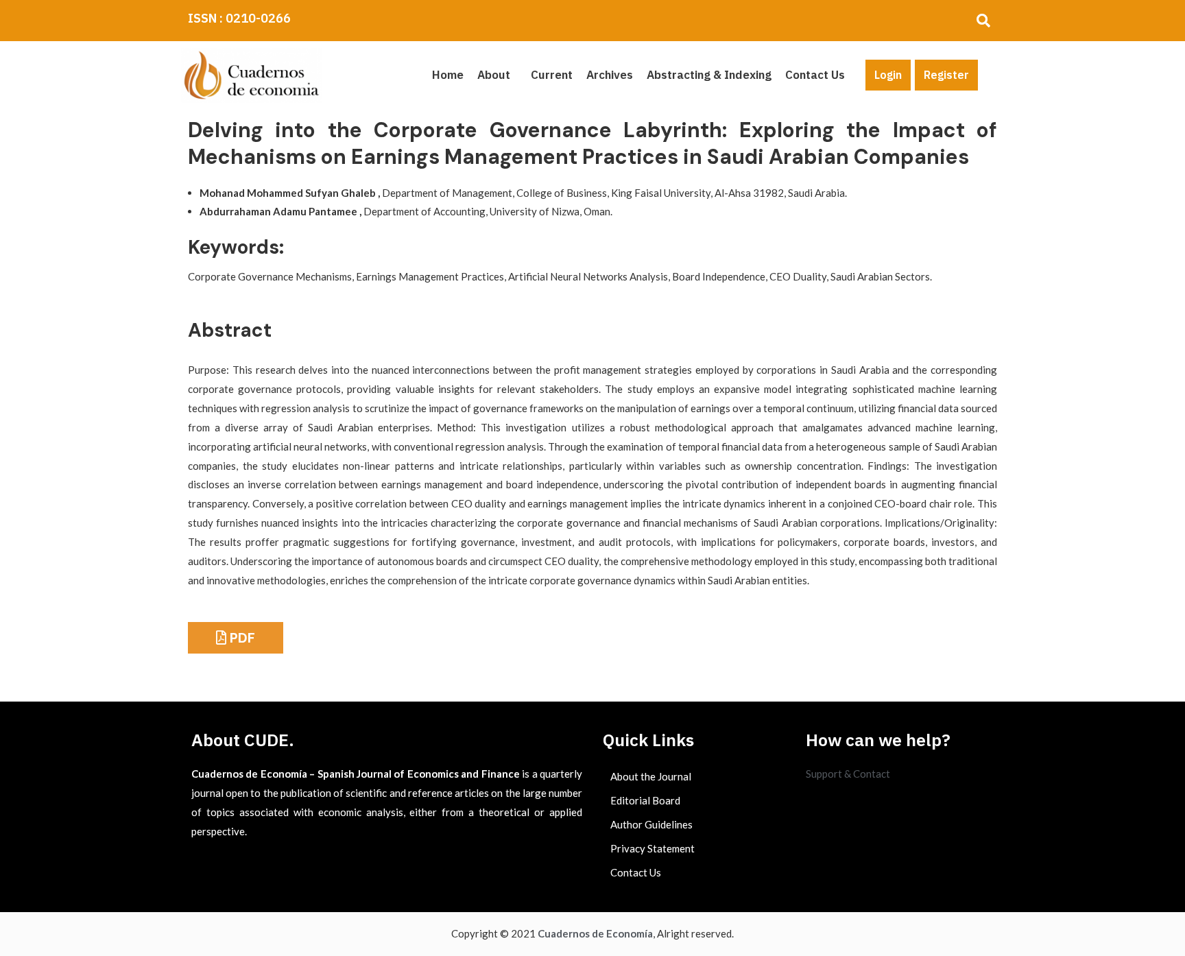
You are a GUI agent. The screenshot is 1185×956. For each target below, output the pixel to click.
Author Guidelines (651, 824)
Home (448, 74)
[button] (497, 75)
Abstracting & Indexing (709, 74)
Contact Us (815, 74)
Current (552, 74)
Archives (609, 74)
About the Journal (650, 776)
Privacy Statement (652, 848)
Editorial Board (645, 800)
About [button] (493, 74)
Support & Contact (848, 773)
